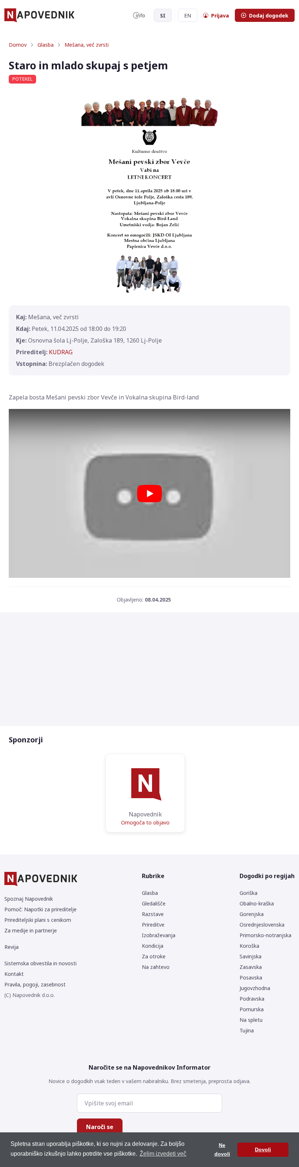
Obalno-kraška (257, 903)
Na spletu (251, 1019)
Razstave (153, 914)
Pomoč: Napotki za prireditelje (40, 909)
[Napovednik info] (139, 15)
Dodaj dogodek (268, 15)
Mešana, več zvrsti (87, 44)
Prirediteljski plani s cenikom (37, 919)
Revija (11, 946)
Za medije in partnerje (30, 930)
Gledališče (154, 903)
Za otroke (154, 956)
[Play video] (149, 493)
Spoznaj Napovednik (28, 898)
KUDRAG (61, 352)
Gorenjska (252, 914)
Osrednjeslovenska (262, 924)
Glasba (46, 44)
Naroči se (99, 1127)
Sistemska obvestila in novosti (40, 963)
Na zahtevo (156, 966)
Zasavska (251, 966)
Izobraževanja (158, 935)
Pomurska (252, 1009)
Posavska (251, 977)
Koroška (249, 945)
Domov (18, 44)
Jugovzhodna (255, 988)
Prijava (220, 15)
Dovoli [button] (263, 1149)
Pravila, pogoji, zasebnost (35, 984)
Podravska (252, 998)
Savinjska (250, 956)
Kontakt (14, 973)
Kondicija (152, 945)
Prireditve (153, 924)
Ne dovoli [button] (222, 1149)
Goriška (248, 892)
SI (163, 15)
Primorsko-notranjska (265, 935)
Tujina (247, 1030)
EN (187, 15)
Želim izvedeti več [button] (163, 1154)
